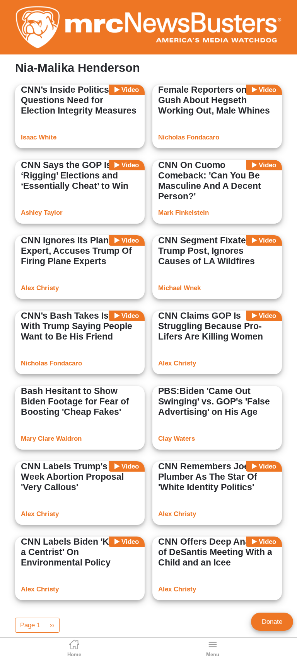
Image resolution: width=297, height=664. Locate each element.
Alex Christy (40, 288)
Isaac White (38, 137)
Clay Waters (176, 438)
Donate (272, 621)
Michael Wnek (179, 288)
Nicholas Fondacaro (188, 137)
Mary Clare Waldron (51, 438)
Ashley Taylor (42, 212)
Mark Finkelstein (183, 212)
